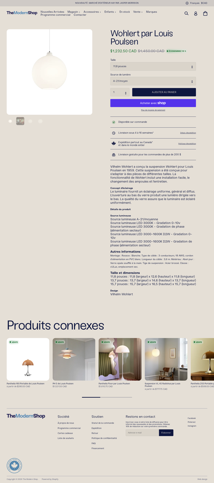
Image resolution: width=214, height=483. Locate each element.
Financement (98, 448)
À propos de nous (66, 423)
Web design (202, 479)
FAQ (94, 443)
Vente (137, 11)
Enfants (109, 11)
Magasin (73, 11)
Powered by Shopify (50, 479)
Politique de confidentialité (104, 438)
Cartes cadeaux (65, 433)
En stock (125, 11)
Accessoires (91, 11)
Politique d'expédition (187, 143)
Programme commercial (55, 14)
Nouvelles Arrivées (52, 11)
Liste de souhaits (66, 438)
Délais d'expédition (188, 133)
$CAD (204, 3)
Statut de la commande (103, 423)
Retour (95, 433)
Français (194, 3)
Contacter (80, 14)
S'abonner (166, 433)
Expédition (96, 428)
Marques (151, 11)
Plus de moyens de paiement (153, 110)
